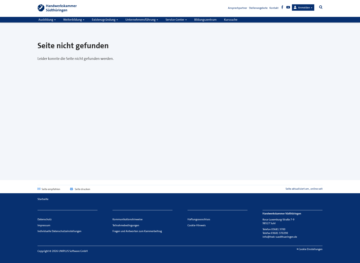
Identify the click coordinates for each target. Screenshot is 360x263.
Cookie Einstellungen (310, 249)
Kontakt (273, 8)
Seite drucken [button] (82, 189)
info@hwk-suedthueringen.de (279, 236)
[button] (303, 7)
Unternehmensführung (140, 20)
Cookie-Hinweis (197, 225)
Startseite (43, 199)
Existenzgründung (104, 20)
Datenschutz (45, 219)
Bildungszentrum (205, 20)
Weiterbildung (72, 20)
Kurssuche (230, 20)
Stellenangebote (258, 8)
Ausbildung (46, 20)
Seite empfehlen (51, 189)
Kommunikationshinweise (127, 219)
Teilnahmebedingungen (125, 225)
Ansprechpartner (237, 8)
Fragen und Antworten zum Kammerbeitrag (137, 231)
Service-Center (175, 20)
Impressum (44, 225)
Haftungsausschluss (199, 219)
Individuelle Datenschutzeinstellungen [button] (59, 231)
